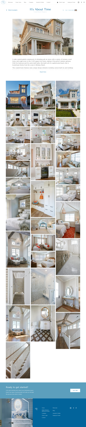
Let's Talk (75, 390)
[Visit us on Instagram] (78, 2)
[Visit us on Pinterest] (84, 2)
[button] (14, 37)
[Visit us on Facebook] (81, 2)
